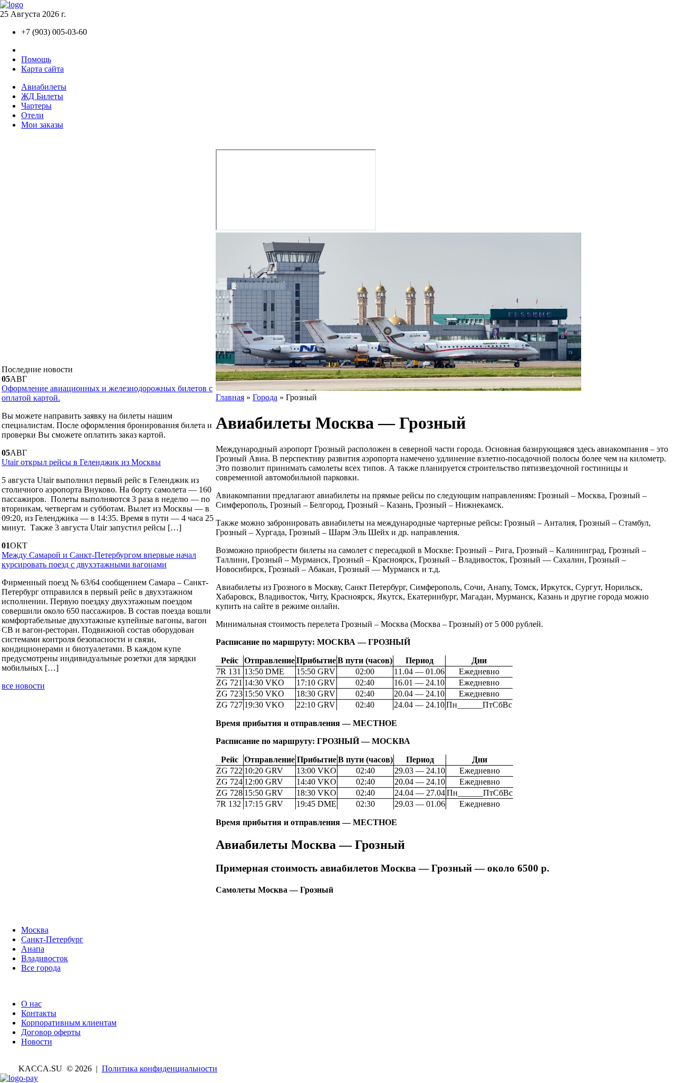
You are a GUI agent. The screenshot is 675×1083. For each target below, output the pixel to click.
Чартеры (36, 105)
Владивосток (44, 958)
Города (265, 397)
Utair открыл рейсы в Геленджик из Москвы (81, 462)
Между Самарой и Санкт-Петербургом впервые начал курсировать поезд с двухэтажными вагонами (99, 559)
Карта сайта (42, 68)
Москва (35, 929)
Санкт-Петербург (52, 939)
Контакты (38, 49)
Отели (32, 115)
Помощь (36, 59)
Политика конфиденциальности (159, 1068)
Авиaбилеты (43, 86)
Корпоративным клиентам (69, 1022)
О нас (31, 1003)
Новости (36, 1041)
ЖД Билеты (42, 96)
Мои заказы (42, 124)
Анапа (32, 948)
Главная (230, 397)
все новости (23, 685)
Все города (41, 967)
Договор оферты (51, 1032)
